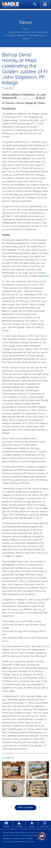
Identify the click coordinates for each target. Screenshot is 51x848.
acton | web (30, 841)
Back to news (25, 807)
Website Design (8, 841)
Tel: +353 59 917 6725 (11, 835)
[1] (47, 276)
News (25, 28)
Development (21, 841)
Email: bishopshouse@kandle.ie (31, 835)
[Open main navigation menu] (45, 4)
